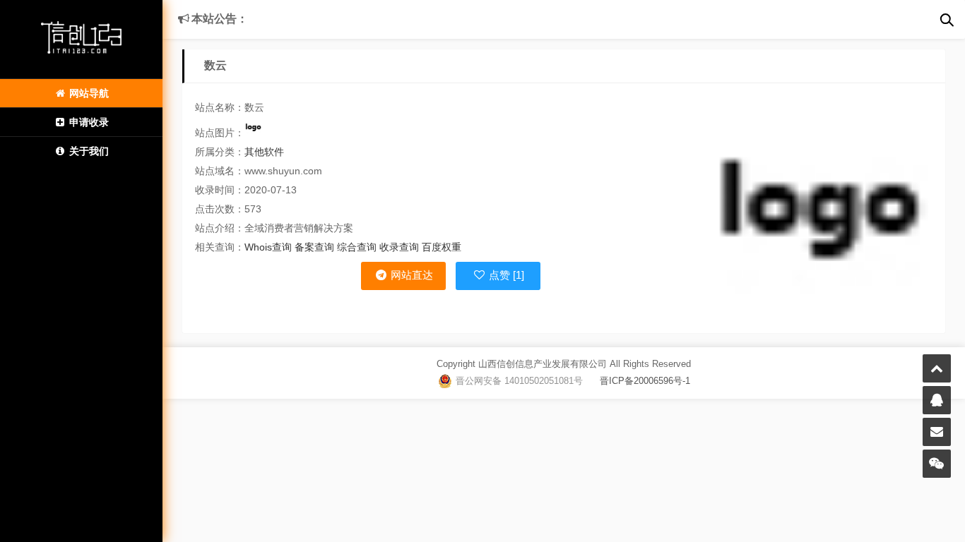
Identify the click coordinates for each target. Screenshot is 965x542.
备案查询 (314, 247)
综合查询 (357, 247)
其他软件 (264, 151)
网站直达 (410, 275)
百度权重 (441, 247)
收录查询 (399, 247)
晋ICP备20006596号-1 (636, 380)
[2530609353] (937, 400)
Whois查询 (268, 247)
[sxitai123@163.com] (937, 432)
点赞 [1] (505, 275)
